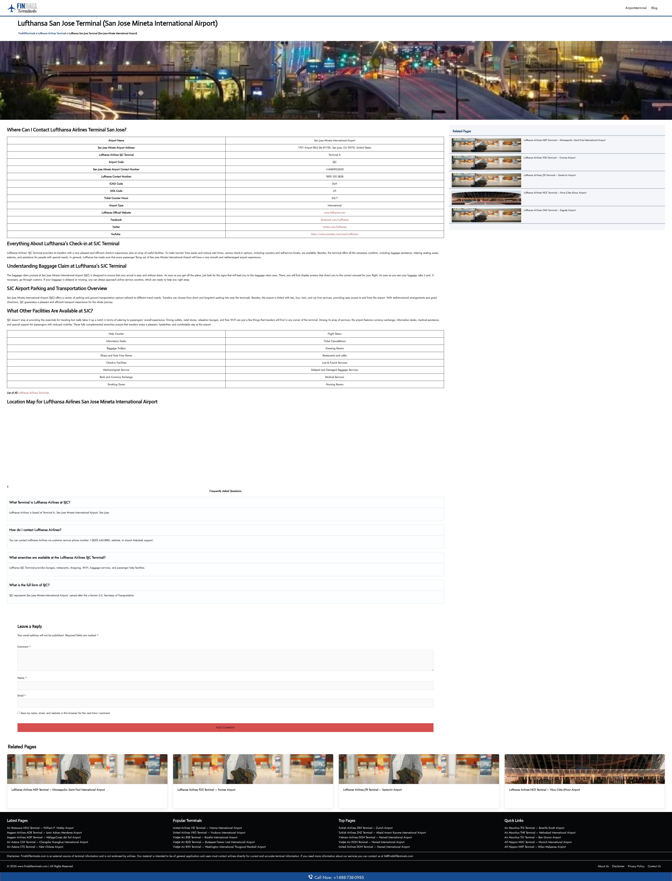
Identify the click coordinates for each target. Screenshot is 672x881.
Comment (24, 647)
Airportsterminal (635, 8)
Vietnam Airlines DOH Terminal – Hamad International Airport (375, 837)
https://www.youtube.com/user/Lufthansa (334, 234)
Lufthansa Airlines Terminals (52, 33)
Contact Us (654, 866)
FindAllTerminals (26, 33)
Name (22, 678)
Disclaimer (618, 866)
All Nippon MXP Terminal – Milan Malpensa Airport (535, 847)
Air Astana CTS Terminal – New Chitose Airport (35, 847)
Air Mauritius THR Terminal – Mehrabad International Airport (540, 833)
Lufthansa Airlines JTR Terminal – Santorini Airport (550, 175)
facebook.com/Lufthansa (334, 220)
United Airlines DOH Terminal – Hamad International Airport (374, 847)
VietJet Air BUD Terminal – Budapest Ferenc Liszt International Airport (214, 842)
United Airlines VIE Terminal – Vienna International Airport (207, 828)
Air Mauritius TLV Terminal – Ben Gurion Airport (533, 837)
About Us (603, 866)
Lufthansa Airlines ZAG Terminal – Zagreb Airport (550, 210)
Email (22, 695)
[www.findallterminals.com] (22, 7)
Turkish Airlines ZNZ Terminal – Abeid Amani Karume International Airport (382, 833)
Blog (654, 8)
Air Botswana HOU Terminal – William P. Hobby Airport (40, 828)
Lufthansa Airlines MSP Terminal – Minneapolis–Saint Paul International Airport (565, 140)
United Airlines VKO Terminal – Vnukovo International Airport (209, 833)
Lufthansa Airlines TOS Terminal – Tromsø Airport (549, 157)
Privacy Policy (636, 866)
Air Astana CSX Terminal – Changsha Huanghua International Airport (47, 842)
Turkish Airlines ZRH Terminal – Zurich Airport (366, 828)
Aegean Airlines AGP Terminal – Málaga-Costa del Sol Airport (44, 837)
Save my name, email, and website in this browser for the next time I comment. (66, 713)
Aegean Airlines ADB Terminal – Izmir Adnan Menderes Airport (44, 833)
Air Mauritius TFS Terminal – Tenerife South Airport (534, 828)
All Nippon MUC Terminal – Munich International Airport (538, 842)
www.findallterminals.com (33, 866)
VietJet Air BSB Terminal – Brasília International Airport (205, 837)
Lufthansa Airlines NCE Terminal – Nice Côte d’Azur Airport (555, 192)
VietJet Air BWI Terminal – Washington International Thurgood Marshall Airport (219, 847)
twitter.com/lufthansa (334, 227)
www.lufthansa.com (334, 213)
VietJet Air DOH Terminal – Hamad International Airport (371, 842)
